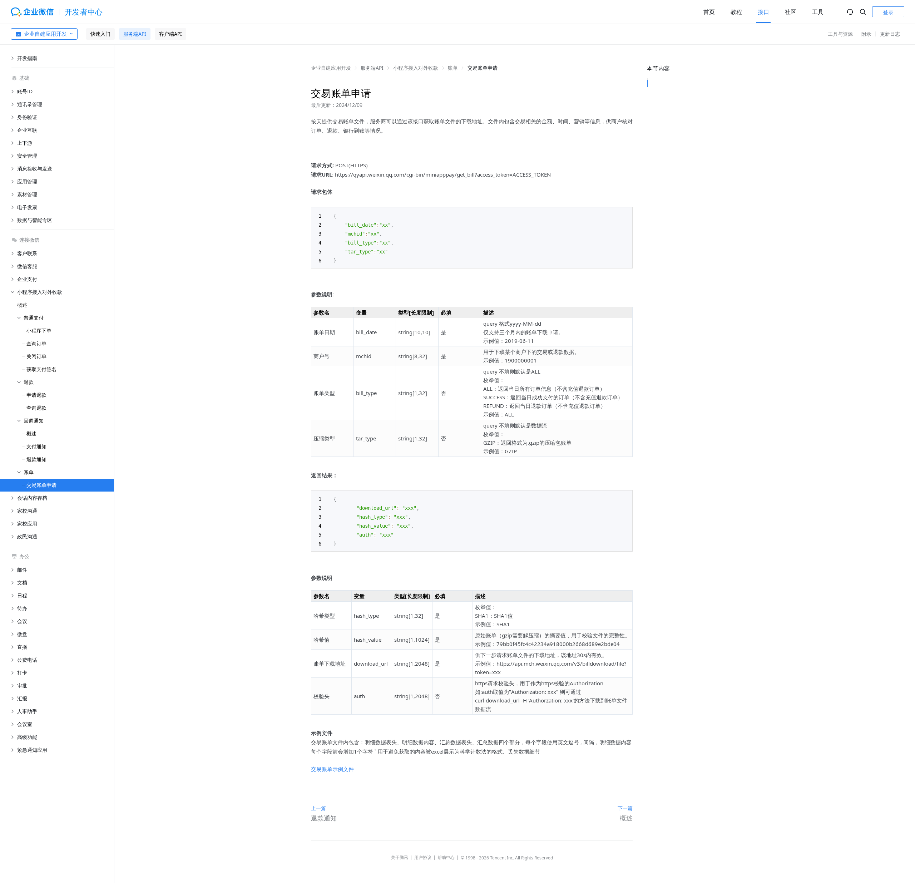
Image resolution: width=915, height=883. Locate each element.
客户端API (170, 33)
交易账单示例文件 (332, 769)
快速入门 (100, 33)
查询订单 (36, 343)
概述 (22, 304)
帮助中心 (446, 857)
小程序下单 (38, 330)
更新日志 (890, 33)
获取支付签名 (41, 369)
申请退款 (36, 394)
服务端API (134, 33)
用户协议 (422, 857)
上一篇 (318, 808)
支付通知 (36, 446)
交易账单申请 (41, 485)
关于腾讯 (399, 857)
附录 (866, 33)
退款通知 (36, 459)
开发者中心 (84, 12)
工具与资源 (840, 33)
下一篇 (625, 808)
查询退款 (36, 407)
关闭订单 (36, 356)
